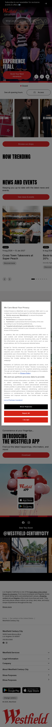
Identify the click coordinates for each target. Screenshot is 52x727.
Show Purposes (26, 407)
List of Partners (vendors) (13, 400)
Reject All (26, 413)
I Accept (26, 420)
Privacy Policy (25, 373)
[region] (26, 363)
